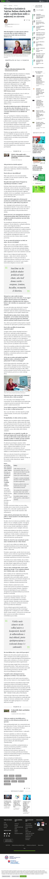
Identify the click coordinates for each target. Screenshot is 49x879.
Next (46, 824)
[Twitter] (9, 834)
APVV (24, 84)
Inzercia (5, 827)
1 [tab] (37, 825)
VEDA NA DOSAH (26, 813)
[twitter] (24, 20)
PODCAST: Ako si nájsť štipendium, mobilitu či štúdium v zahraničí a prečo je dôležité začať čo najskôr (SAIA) (39, 148)
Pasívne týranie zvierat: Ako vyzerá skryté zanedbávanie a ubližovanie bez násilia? (40, 113)
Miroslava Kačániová (21, 778)
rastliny (14, 781)
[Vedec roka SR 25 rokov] (38, 824)
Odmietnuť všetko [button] (15, 876)
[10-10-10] (43, 824)
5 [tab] (44, 825)
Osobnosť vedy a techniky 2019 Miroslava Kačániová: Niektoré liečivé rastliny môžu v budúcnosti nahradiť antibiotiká (26, 806)
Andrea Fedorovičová (9, 24)
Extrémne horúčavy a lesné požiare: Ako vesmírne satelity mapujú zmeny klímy (40, 91)
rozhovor (21, 781)
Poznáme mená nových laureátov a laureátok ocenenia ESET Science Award (8, 803)
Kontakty (5, 824)
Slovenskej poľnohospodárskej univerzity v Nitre (17, 77)
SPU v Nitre (7, 784)
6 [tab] (40, 826)
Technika (10, 5)
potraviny (7, 781)
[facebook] (26, 20)
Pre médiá (6, 825)
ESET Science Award (9, 91)
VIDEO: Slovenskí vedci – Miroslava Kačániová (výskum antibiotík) (20, 156)
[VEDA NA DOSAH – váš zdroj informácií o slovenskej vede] (5, 1)
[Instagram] (6, 836)
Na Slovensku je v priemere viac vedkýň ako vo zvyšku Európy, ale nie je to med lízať (17, 803)
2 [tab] (38, 825)
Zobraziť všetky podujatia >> (38, 67)
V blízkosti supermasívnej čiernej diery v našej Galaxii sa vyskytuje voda (39, 103)
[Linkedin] (9, 836)
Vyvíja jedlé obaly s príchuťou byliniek (20, 711)
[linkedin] (29, 20)
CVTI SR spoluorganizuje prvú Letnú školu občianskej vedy (38, 167)
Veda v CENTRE (28, 823)
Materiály (16, 5)
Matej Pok (20, 159)
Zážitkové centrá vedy (19, 827)
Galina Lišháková (22, 713)
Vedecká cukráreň (28, 825)
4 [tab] (42, 825)
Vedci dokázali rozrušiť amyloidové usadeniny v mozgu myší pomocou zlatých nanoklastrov (40, 79)
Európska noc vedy (28, 834)
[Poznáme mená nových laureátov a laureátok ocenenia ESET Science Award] (8, 797)
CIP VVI (16, 831)
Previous (35, 824)
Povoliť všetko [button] (23, 876)
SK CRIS (16, 830)
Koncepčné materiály (19, 833)
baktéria (12, 775)
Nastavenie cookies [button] (6, 876)
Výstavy (26, 830)
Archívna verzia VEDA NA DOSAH (8, 840)
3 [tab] (40, 825)
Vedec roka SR (28, 831)
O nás (5, 822)
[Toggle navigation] (47, 1)
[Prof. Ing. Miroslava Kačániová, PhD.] (7, 65)
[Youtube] (4, 834)
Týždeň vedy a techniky (29, 833)
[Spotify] (7, 834)
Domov (5, 5)
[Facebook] (4, 836)
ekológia (18, 775)
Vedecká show (28, 836)
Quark (16, 828)
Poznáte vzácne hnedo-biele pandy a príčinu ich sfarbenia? (40, 124)
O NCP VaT (17, 823)
